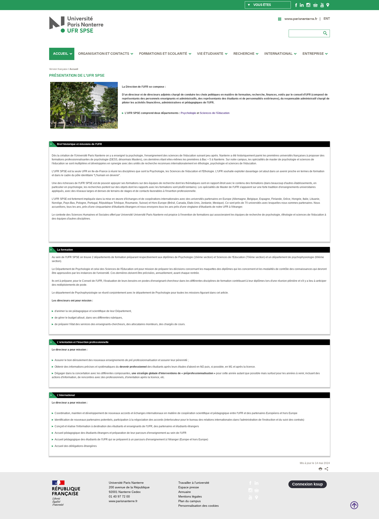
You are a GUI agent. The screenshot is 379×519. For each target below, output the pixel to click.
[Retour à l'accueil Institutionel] (66, 493)
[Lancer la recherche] (325, 33)
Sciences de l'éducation (214, 113)
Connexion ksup (307, 484)
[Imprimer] (320, 469)
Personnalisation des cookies (198, 505)
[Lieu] (327, 4)
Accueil (74, 69)
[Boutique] (315, 4)
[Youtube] (322, 4)
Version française (58, 69)
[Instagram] (308, 4)
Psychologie (188, 113)
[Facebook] (296, 4)
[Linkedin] (302, 4)
